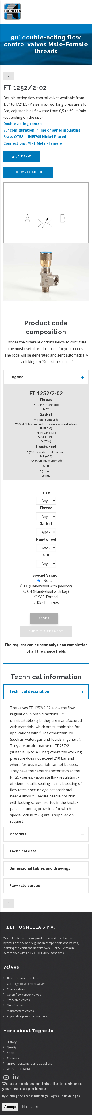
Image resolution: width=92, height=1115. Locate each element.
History (12, 1042)
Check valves (16, 989)
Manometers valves (20, 1011)
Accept (10, 1107)
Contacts (13, 1058)
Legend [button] (16, 377)
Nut (46, 555)
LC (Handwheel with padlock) (48, 586)
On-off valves (16, 1005)
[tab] (46, 377)
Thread (46, 507)
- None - (48, 580)
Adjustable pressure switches (27, 1016)
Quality (12, 1047)
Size (46, 492)
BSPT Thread (48, 602)
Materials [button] (17, 834)
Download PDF (30, 172)
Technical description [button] (29, 691)
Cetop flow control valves (24, 994)
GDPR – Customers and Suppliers (29, 1063)
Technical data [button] (22, 851)
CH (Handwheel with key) (48, 591)
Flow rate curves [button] (24, 885)
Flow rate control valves (23, 978)
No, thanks (30, 1107)
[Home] (12, 9)
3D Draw (23, 156)
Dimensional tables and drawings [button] (39, 868)
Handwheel (46, 539)
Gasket (46, 523)
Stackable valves (18, 1000)
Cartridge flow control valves (26, 984)
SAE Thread (48, 597)
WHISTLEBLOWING (19, 1069)
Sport (10, 1053)
